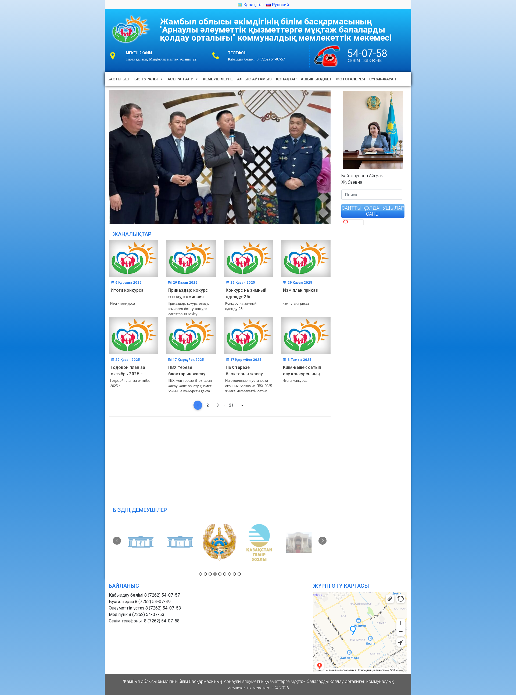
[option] (141, 542)
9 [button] (239, 574)
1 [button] (200, 574)
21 (231, 405)
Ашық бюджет (316, 79)
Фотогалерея (350, 79)
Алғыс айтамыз (254, 79)
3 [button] (210, 574)
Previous (99, 156)
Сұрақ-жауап (382, 79)
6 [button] (224, 574)
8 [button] (234, 574)
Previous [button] (117, 541)
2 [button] (205, 574)
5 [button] (219, 574)
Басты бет (119, 79)
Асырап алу (180, 79)
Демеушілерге (218, 79)
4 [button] (215, 574)
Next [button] (322, 541)
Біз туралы (146, 79)
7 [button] (229, 574)
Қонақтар (286, 79)
